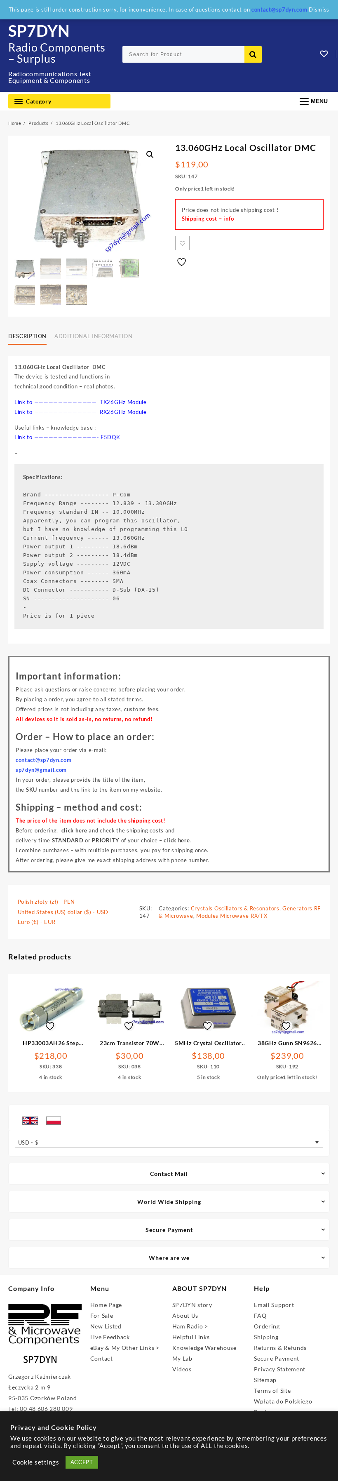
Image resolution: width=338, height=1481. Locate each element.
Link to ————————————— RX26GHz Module (80, 412)
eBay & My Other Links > (125, 1347)
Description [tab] (27, 336)
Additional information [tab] (93, 336)
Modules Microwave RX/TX (231, 915)
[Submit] (253, 54)
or (86, 840)
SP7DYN (39, 30)
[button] (150, 154)
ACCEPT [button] (81, 1462)
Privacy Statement (279, 1369)
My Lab (182, 1358)
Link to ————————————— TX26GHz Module (80, 402)
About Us (185, 1315)
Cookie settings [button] (35, 1462)
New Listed (106, 1326)
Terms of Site (272, 1390)
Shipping (266, 1336)
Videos (182, 1369)
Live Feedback (110, 1336)
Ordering (267, 1326)
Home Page (106, 1304)
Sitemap (265, 1379)
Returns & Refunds (280, 1347)
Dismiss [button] (319, 9)
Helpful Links (191, 1336)
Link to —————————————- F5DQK (67, 437)
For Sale (101, 1315)
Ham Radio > (190, 1326)
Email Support (274, 1304)
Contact (101, 1358)
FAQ (260, 1315)
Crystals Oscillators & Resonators (235, 908)
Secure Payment (276, 1358)
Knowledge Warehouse (204, 1347)
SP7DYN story (192, 1304)
